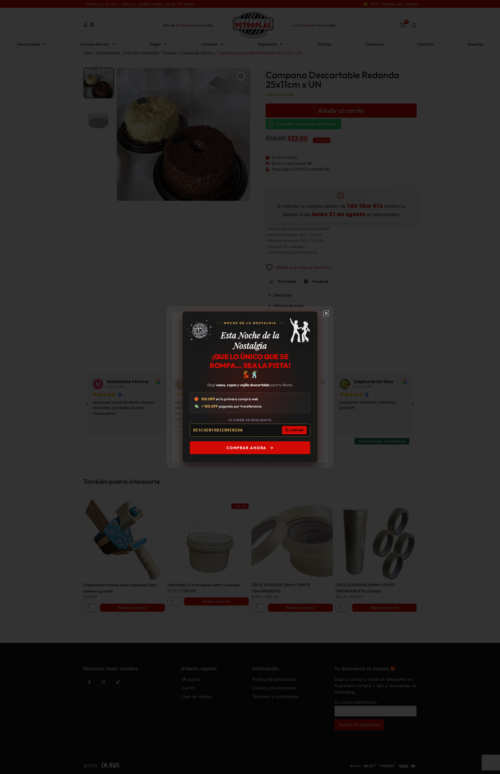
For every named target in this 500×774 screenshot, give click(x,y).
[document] (250, 387)
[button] (326, 313)
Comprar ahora (246, 447)
